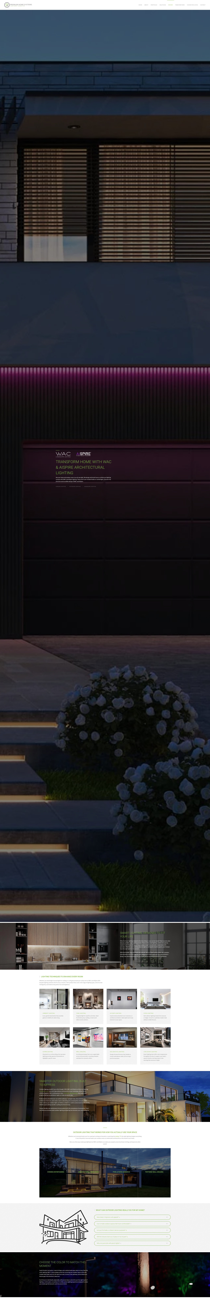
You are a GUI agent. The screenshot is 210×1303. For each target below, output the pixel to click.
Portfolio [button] (154, 5)
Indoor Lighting (61, 486)
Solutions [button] (163, 5)
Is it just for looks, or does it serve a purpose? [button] (111, 1230)
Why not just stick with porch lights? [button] (108, 1243)
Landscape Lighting (90, 486)
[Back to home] (18, 5)
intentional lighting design (71, 1093)
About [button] (146, 5)
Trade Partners (180, 5)
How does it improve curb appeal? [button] (108, 1217)
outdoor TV (118, 1136)
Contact (202, 5)
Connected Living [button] (192, 5)
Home (140, 5)
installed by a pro (44, 1091)
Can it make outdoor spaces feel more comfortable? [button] (113, 1224)
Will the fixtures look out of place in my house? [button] (112, 1237)
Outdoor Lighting (75, 486)
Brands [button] (170, 5)
